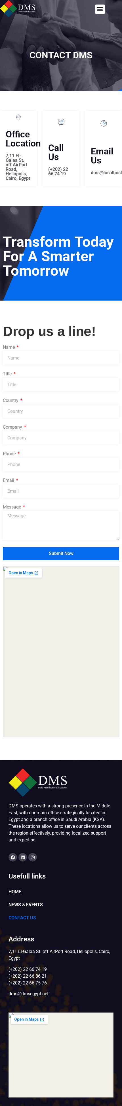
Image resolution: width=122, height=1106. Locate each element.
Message (12, 507)
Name (9, 347)
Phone (10, 454)
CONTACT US (22, 917)
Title (8, 374)
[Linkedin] (22, 857)
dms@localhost (106, 172)
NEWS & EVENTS (26, 904)
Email (9, 480)
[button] (100, 9)
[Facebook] (13, 857)
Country (11, 400)
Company (13, 427)
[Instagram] (32, 857)
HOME (15, 891)
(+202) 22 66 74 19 (58, 171)
